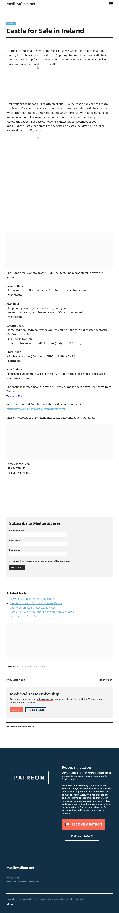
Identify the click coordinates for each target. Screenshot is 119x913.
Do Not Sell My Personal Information (22, 881)
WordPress (54, 899)
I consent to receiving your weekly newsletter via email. (41, 561)
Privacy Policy (12, 877)
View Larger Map (14, 395)
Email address (16, 530)
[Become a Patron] (83, 828)
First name (14, 540)
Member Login (36, 710)
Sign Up (16, 710)
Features (11, 24)
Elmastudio (79, 899)
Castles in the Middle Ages (31, 666)
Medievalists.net (20, 3)
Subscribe (17, 567)
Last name (14, 550)
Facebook (8, 904)
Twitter (12, 904)
